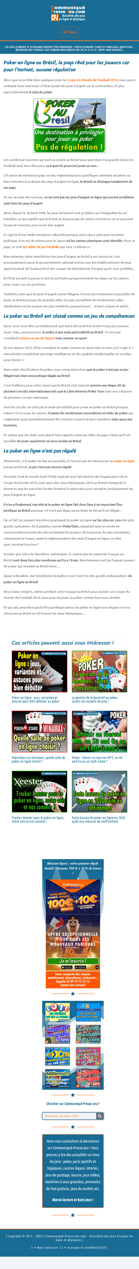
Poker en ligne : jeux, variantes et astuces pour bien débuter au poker (36, 699)
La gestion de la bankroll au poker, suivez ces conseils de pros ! (95, 699)
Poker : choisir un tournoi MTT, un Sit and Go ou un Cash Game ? (97, 759)
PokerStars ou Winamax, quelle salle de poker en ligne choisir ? (38, 759)
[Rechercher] (99, 1116)
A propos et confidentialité (87, 1247)
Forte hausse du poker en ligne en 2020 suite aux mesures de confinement (98, 819)
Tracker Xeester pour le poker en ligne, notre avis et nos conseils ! (38, 819)
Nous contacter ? (49, 1247)
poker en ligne (123, 461)
